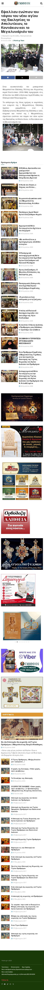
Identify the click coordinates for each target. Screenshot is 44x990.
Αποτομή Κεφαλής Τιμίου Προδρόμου (26, 839)
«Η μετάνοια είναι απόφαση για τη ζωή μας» (30, 298)
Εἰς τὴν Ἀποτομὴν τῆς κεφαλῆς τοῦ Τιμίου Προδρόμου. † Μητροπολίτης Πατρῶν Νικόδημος (22, 743)
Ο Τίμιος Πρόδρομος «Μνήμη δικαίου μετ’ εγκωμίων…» (25, 760)
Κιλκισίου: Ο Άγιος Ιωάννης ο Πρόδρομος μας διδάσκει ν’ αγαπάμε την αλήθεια (31, 327)
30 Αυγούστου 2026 (26, 181)
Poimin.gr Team (19, 40)
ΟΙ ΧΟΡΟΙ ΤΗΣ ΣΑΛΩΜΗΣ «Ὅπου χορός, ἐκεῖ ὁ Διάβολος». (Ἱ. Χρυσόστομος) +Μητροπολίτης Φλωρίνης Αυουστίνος (26, 788)
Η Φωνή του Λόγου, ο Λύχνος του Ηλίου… (27, 185)
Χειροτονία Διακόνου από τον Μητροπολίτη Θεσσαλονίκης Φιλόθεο (30, 200)
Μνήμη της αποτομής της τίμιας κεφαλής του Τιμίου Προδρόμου (24, 917)
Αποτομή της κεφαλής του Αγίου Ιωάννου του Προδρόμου (24, 799)
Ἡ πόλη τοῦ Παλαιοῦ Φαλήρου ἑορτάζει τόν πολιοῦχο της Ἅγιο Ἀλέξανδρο (28, 314)
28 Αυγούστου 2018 (18, 852)
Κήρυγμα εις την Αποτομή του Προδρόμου (23, 848)
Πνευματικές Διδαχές (9, 270)
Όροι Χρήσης (26, 967)
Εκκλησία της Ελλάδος (11, 36)
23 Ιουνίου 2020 (17, 793)
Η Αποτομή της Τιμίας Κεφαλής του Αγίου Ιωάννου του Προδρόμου (21, 737)
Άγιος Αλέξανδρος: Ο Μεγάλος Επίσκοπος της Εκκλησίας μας (29, 272)
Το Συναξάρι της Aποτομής (22, 778)
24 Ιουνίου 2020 (6, 40)
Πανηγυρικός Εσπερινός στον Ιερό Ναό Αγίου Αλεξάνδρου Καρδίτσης (29, 285)
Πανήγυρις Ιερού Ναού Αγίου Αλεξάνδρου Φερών (30, 213)
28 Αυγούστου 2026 (18, 764)
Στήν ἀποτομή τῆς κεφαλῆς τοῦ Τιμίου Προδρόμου (26, 858)
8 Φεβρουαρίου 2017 (19, 803)
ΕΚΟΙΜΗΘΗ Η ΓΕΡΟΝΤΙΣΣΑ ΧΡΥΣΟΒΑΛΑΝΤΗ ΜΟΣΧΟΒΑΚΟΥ (30, 341)
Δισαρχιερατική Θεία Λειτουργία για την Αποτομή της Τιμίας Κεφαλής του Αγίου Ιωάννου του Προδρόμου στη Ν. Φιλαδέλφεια (31, 377)
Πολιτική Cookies (7, 972)
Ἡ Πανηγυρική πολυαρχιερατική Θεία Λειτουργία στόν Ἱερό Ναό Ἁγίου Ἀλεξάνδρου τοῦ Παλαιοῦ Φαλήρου (30, 258)
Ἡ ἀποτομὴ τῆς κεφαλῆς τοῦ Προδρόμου (27, 896)
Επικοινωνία (15, 967)
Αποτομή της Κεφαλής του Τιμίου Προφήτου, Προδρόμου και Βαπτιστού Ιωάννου (26, 809)
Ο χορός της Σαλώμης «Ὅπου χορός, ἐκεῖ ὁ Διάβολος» (25, 770)
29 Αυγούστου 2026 (26, 333)
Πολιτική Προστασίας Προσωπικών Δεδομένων (17, 969)
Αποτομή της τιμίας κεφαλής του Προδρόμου (24, 934)
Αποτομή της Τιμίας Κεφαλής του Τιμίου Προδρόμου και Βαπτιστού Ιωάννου (24, 830)
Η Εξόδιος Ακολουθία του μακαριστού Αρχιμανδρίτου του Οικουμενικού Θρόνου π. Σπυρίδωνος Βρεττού (30, 173)
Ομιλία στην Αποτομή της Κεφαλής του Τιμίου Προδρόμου (27, 867)
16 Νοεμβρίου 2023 (18, 862)
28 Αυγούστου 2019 (18, 774)
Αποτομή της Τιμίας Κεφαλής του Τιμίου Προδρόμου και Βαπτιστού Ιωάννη (24, 877)
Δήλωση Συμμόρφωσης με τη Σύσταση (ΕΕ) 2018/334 (18, 974)
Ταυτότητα (5, 967)
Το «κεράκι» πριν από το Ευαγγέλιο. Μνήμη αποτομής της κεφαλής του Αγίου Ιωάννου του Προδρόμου (25, 906)
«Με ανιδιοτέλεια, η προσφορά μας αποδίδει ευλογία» (30, 241)
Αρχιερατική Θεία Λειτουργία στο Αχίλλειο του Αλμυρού (30, 228)
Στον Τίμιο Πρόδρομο (19, 925)
